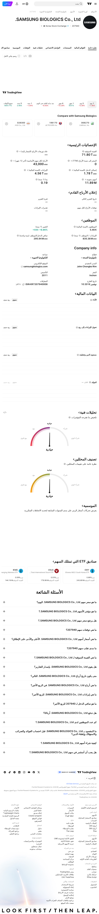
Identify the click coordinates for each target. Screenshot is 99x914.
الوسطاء (71, 826)
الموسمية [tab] (16, 48)
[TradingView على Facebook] (33, 772)
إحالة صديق (37, 813)
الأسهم (94, 815)
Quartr (66, 794)
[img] (44, 26)
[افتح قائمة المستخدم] (16, 3)
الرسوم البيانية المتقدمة (10, 816)
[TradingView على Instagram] (24, 772)
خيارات (94, 872)
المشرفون (38, 821)
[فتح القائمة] (95, 3)
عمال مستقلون (36, 846)
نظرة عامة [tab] (92, 48)
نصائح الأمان (69, 898)
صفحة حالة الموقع (67, 903)
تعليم (40, 831)
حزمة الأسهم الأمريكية (66, 844)
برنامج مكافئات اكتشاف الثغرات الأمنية (60, 900)
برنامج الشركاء (14, 831)
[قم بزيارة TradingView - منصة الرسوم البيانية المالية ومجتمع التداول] (12, 92)
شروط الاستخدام (68, 885)
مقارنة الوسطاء (68, 828)
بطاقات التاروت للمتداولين (64, 874)
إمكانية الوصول (68, 895)
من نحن (71, 851)
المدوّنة (71, 856)
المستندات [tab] (67, 48)
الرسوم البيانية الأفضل (89, 808)
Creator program (35, 816)
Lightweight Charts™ (11, 813)
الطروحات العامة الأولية (88, 859)
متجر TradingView (67, 872)
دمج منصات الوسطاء (11, 828)
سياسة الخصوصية (67, 890)
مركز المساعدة (68, 859)
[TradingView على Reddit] (5, 772)
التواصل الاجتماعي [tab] (53, 48)
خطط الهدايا (69, 816)
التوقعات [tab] (26, 48)
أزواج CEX (93, 826)
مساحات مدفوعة (36, 849)
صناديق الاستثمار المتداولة (87, 818)
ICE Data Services (73, 784)
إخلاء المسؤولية (68, 887)
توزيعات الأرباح (91, 856)
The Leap (70, 831)
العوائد (94, 854)
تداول (40, 828)
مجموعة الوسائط (68, 864)
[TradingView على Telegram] (14, 772)
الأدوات (16, 808)
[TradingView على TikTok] (9, 772)
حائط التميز (38, 810)
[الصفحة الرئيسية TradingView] (89, 4)
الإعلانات (16, 826)
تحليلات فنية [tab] (38, 48)
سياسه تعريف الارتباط (66, 892)
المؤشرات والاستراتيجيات (33, 841)
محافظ (94, 867)
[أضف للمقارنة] (71, 124)
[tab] (15, 300)
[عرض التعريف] (83, 151)
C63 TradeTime (68, 877)
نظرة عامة (70, 823)
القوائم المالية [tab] (79, 48)
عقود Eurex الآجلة (67, 841)
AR (23, 4)
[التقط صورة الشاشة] (30, 56)
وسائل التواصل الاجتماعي (33, 808)
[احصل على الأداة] (25, 56)
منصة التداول (14, 818)
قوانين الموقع (37, 818)
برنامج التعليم (14, 834)
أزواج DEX (93, 828)
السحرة (39, 844)
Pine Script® (92, 877)
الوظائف (71, 862)
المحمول (94, 885)
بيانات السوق (69, 813)
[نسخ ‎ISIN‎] (23, 284)
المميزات (70, 808)
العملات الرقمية (91, 823)
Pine (95, 831)
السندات (94, 820)
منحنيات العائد (92, 869)
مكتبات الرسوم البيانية (11, 810)
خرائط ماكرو (92, 874)
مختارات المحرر (36, 834)
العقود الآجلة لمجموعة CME (64, 838)
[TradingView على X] (38, 772)
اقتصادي (94, 851)
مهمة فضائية (69, 854)
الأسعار (71, 810)
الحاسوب (93, 887)
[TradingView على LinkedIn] (19, 772)
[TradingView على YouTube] (29, 772)
